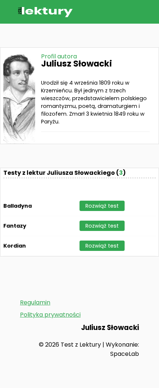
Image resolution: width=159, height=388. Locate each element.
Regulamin (35, 302)
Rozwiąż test (102, 206)
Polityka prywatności (50, 314)
